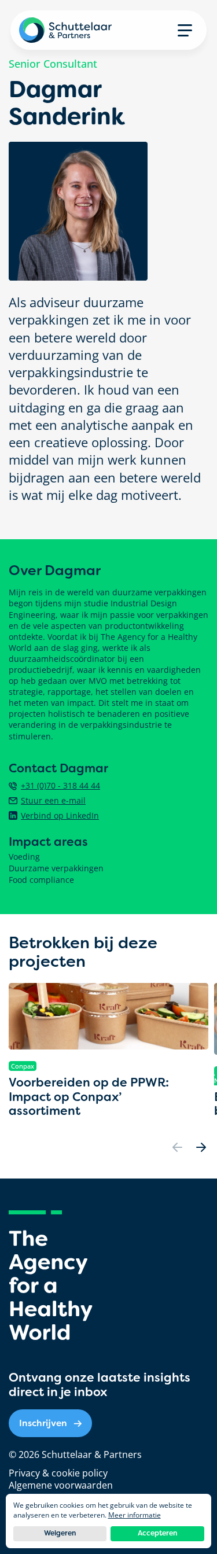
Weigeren (60, 1533)
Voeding (24, 857)
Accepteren (157, 1533)
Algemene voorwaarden (61, 1485)
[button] (185, 30)
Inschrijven (43, 1423)
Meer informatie (134, 1515)
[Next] (200, 1147)
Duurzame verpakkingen (56, 868)
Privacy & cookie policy (58, 1473)
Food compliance (41, 880)
